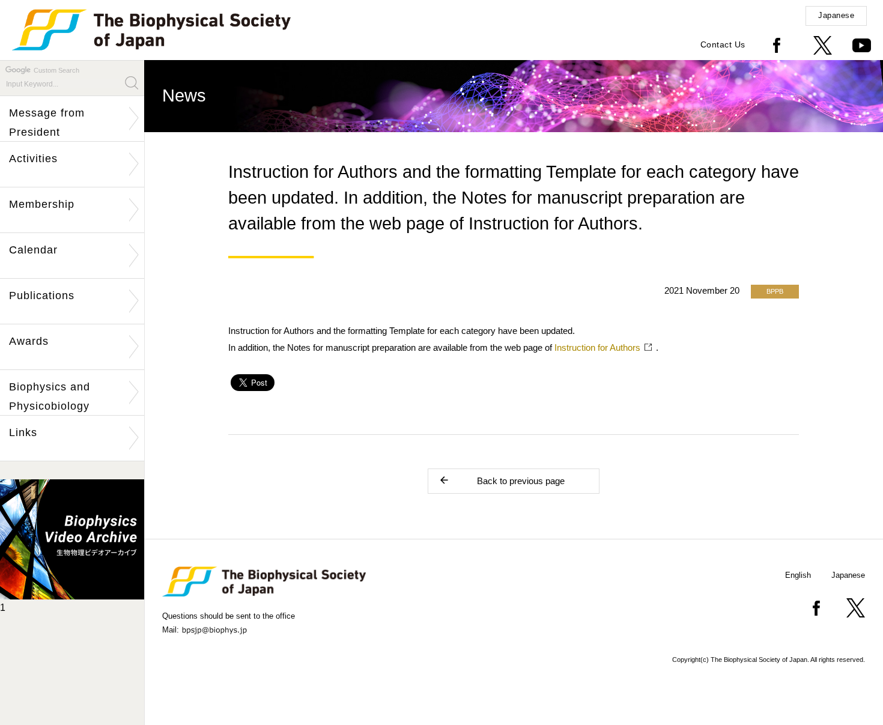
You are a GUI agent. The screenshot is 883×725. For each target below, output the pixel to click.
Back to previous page (521, 481)
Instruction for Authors (597, 347)
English (798, 575)
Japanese (836, 15)
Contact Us (722, 44)
